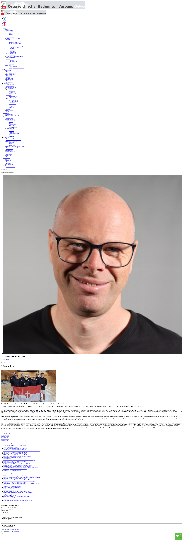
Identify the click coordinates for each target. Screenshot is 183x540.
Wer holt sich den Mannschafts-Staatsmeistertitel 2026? (15, 452)
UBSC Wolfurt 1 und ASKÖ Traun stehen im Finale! (15, 454)
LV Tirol (8, 77)
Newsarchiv (9, 154)
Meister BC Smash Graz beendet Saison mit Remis (14, 453)
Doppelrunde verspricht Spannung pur (12, 497)
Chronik (8, 59)
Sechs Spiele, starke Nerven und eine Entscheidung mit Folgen (17, 465)
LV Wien (8, 71)
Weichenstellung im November (10, 495)
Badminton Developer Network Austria (15, 146)
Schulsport (11, 48)
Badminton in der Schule (12, 141)
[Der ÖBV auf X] (4, 20)
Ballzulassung (9, 110)
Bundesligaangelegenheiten (15, 43)
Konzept (11, 122)
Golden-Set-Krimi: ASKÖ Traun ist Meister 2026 (14, 445)
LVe (4, 69)
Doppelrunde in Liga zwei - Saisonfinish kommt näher (15, 461)
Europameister (12, 62)
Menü (4, 169)
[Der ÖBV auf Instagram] (4, 23)
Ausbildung (11, 131)
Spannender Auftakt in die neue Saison (12, 499)
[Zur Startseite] (43, 9)
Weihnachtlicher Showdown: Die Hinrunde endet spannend (16, 491)
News (7, 159)
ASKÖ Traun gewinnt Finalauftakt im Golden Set (14, 449)
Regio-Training (12, 124)
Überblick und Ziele (10, 138)
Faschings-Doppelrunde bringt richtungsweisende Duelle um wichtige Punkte (20, 467)
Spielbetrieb (6, 83)
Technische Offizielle (14, 42)
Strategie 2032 (9, 32)
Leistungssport (6, 116)
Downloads (9, 156)
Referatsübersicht (13, 41)
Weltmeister (11, 64)
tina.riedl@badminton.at (8, 519)
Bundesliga (6, 113)
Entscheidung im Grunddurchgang (11, 462)
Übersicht (11, 129)
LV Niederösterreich (11, 73)
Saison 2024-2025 (5, 440)
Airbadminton (12, 50)
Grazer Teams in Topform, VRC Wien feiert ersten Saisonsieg (17, 496)
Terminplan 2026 (10, 84)
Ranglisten (8, 89)
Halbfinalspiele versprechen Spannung (12, 457)
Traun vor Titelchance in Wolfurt (10, 447)
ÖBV (4, 28)
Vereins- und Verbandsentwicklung (14, 140)
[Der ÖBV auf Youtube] (4, 25)
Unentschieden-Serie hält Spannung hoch (12, 470)
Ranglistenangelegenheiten (15, 44)
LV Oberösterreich (10, 74)
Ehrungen (8, 65)
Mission (11, 34)
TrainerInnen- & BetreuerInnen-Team (14, 56)
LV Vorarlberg (9, 78)
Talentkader (11, 125)
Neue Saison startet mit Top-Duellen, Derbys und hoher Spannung (18, 500)
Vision (10, 33)
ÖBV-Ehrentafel (13, 66)
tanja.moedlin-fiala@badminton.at (11, 529)
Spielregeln (8, 111)
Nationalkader (9, 118)
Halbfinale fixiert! (7, 458)
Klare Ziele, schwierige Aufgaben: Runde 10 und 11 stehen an (17, 466)
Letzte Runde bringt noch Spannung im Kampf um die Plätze (17, 456)
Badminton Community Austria (13, 147)
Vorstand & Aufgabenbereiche (13, 38)
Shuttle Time (12, 145)
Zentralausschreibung (11, 87)
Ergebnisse (8, 95)
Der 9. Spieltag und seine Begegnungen (12, 487)
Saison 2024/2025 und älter (12, 115)
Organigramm (9, 30)
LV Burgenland (9, 82)
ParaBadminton (12, 52)
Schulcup (11, 143)
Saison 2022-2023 (5, 437)
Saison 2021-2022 (5, 436)
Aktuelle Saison (9, 114)
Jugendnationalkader (11, 119)
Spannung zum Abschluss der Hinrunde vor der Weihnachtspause (18, 492)
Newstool (8, 155)
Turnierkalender (9, 88)
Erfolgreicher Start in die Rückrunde (11, 488)
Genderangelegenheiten (14, 47)
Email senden (6, 359)
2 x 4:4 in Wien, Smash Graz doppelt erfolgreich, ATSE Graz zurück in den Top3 (21, 463)
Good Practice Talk (10, 151)
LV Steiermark (9, 79)
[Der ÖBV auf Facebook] (4, 18)
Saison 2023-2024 (5, 439)
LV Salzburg (9, 75)
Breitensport (6, 137)
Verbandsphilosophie (14, 35)
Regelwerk (8, 160)
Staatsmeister (12, 60)
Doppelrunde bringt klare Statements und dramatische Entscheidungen (19, 494)
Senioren (8, 109)
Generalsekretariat (10, 37)
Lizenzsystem (12, 134)
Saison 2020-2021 (5, 435)
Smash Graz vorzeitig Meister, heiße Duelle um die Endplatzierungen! (19, 460)
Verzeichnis (11, 136)
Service (5, 152)
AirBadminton (9, 149)
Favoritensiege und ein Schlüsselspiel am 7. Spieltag (15, 469)
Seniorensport (12, 51)
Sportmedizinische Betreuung (13, 53)
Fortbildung (11, 132)
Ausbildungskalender (14, 133)
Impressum (16, 531)
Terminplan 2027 (10, 86)
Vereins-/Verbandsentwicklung (16, 46)
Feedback (5, 165)
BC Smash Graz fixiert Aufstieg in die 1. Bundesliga (15, 448)
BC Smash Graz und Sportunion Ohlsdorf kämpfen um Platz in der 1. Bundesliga (21, 451)
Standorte (8, 70)
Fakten (7, 29)
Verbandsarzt (12, 55)
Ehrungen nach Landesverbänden (16, 68)
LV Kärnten (9, 80)
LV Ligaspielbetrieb (10, 98)
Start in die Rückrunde (8, 490)
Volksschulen (12, 123)
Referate (8, 39)
